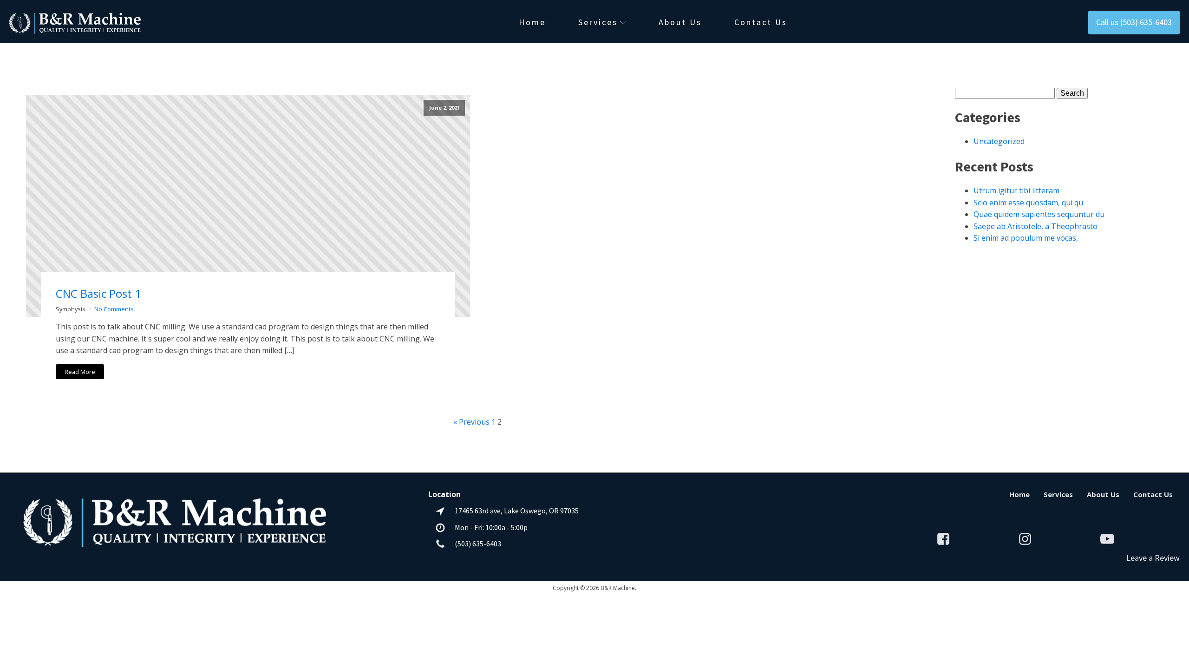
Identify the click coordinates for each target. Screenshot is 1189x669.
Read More (80, 371)
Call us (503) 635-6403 (1134, 22)
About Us (680, 22)
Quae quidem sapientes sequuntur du (1038, 214)
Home (532, 22)
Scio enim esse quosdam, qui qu (1028, 202)
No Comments (114, 309)
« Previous (471, 422)
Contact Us (760, 22)
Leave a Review (1153, 557)
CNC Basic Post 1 (98, 293)
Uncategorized (999, 141)
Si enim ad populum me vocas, (1025, 238)
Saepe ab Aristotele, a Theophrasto (1035, 226)
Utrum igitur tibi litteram (1016, 190)
